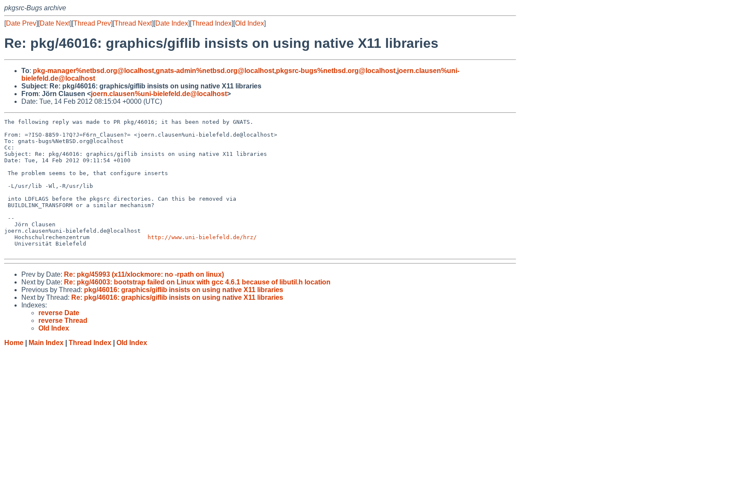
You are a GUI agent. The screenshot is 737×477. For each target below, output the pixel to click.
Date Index (171, 23)
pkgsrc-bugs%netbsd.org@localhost (335, 70)
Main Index (46, 342)
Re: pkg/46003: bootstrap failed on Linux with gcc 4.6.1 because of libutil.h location (197, 282)
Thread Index (212, 23)
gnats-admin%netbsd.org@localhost (215, 70)
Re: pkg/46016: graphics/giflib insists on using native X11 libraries (177, 297)
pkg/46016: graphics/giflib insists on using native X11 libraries (183, 289)
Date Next (55, 23)
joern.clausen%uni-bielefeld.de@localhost (159, 93)
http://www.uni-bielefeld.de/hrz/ (202, 237)
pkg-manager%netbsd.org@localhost (93, 70)
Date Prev (21, 23)
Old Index (249, 23)
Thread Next (133, 23)
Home (13, 342)
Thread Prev (92, 23)
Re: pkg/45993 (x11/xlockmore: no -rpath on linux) (144, 274)
